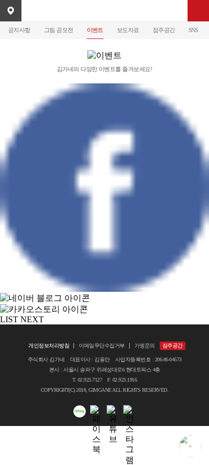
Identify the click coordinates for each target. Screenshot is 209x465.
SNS (193, 30)
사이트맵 (198, 10)
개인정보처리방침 (48, 345)
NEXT (32, 319)
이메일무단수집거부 (102, 345)
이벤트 (95, 30)
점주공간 (164, 30)
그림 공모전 (58, 30)
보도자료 (128, 30)
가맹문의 (145, 345)
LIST (9, 319)
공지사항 (19, 30)
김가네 (104, 10)
